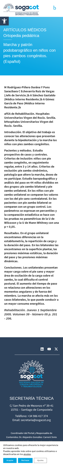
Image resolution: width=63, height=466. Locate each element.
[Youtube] (49, 349)
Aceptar (10, 460)
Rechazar (25, 460)
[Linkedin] (42, 349)
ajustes (27, 454)
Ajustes (40, 460)
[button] (4, 21)
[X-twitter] (56, 349)
